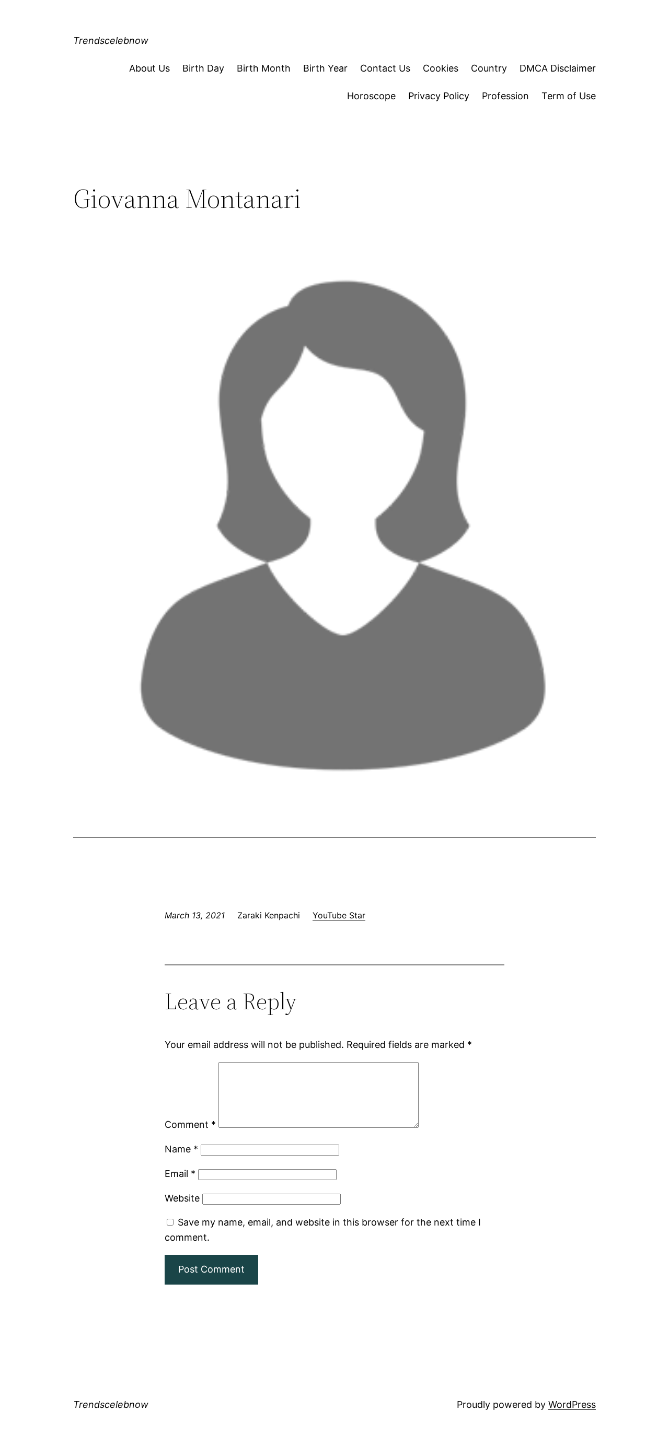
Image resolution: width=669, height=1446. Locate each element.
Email (180, 1173)
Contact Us (385, 68)
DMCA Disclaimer (558, 68)
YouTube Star (339, 915)
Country (489, 68)
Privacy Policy (438, 95)
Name (181, 1149)
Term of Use (568, 95)
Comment (190, 1124)
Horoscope (371, 95)
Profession (505, 95)
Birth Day (203, 68)
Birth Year (325, 68)
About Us (149, 68)
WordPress (572, 1404)
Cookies (440, 68)
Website (182, 1198)
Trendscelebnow (110, 40)
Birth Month (264, 68)
